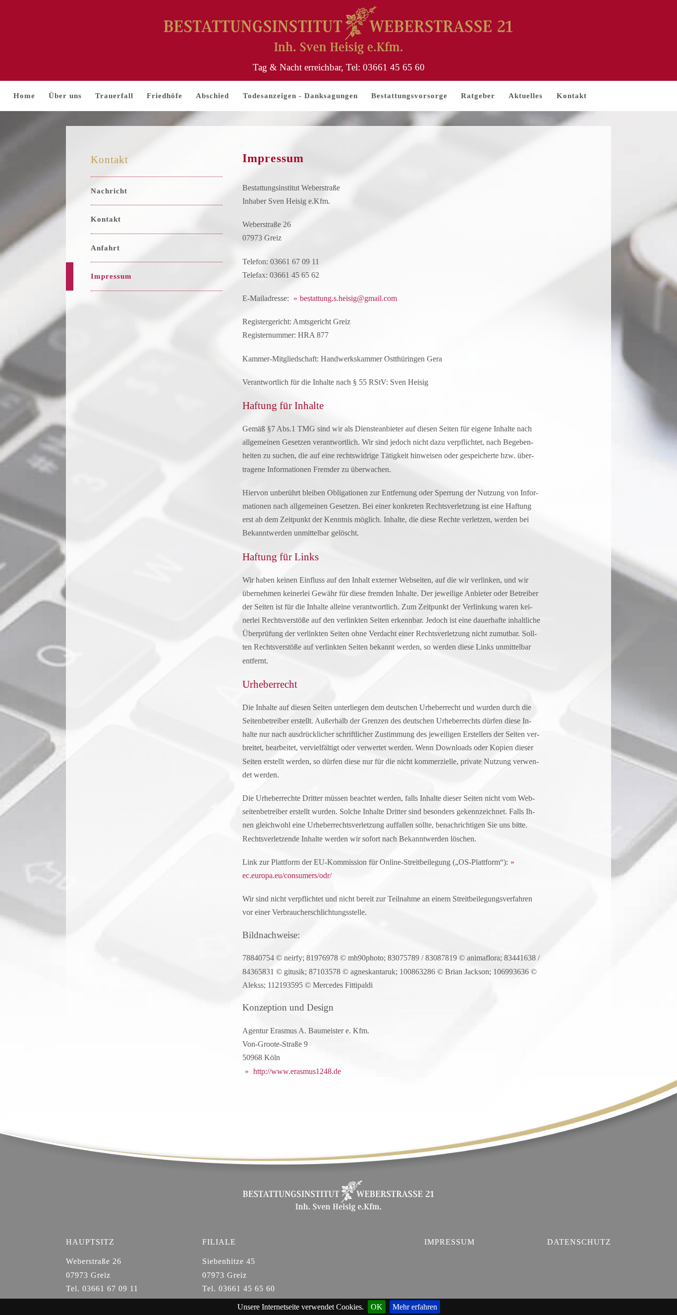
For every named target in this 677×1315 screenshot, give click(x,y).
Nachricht (109, 191)
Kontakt (572, 96)
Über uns (65, 96)
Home (24, 96)
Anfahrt (105, 248)
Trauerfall (114, 96)
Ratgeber (478, 96)
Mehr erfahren (415, 1307)
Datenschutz (579, 1242)
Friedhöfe (164, 96)
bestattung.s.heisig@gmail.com (348, 298)
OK (377, 1307)
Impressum (111, 276)
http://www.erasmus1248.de (296, 1071)
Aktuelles (525, 96)
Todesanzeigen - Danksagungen (300, 96)
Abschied (212, 96)
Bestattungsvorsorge (409, 96)
